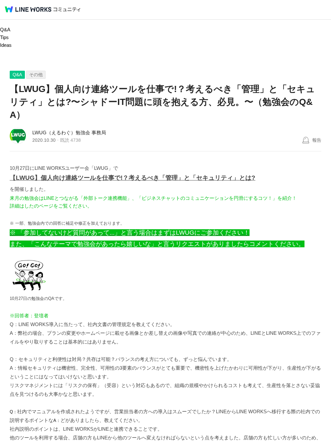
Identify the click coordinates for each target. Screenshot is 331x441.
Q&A (5, 29)
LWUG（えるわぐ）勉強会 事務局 (69, 132)
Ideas (6, 45)
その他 (36, 74)
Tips (4, 37)
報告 (316, 140)
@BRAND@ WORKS (28, 9)
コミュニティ (66, 9)
